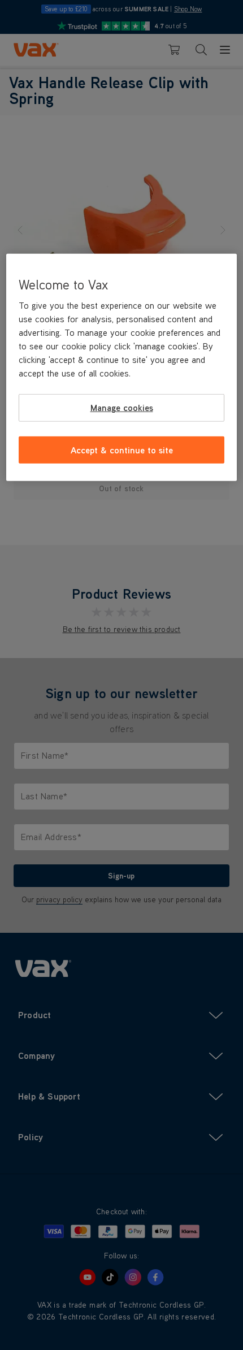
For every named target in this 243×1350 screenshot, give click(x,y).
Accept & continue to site (122, 449)
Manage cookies (121, 407)
